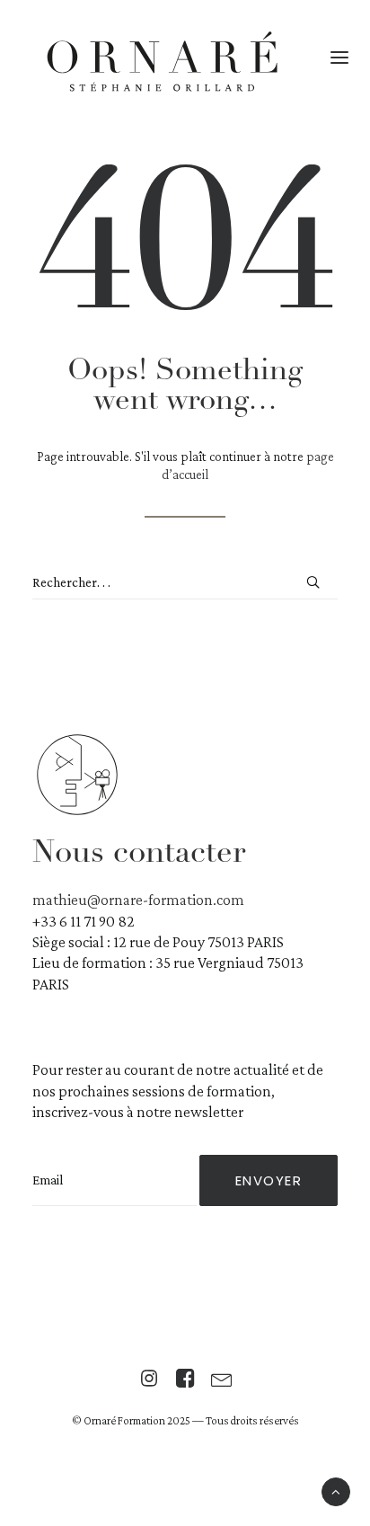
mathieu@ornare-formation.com (138, 900)
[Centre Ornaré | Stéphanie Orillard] (162, 64)
